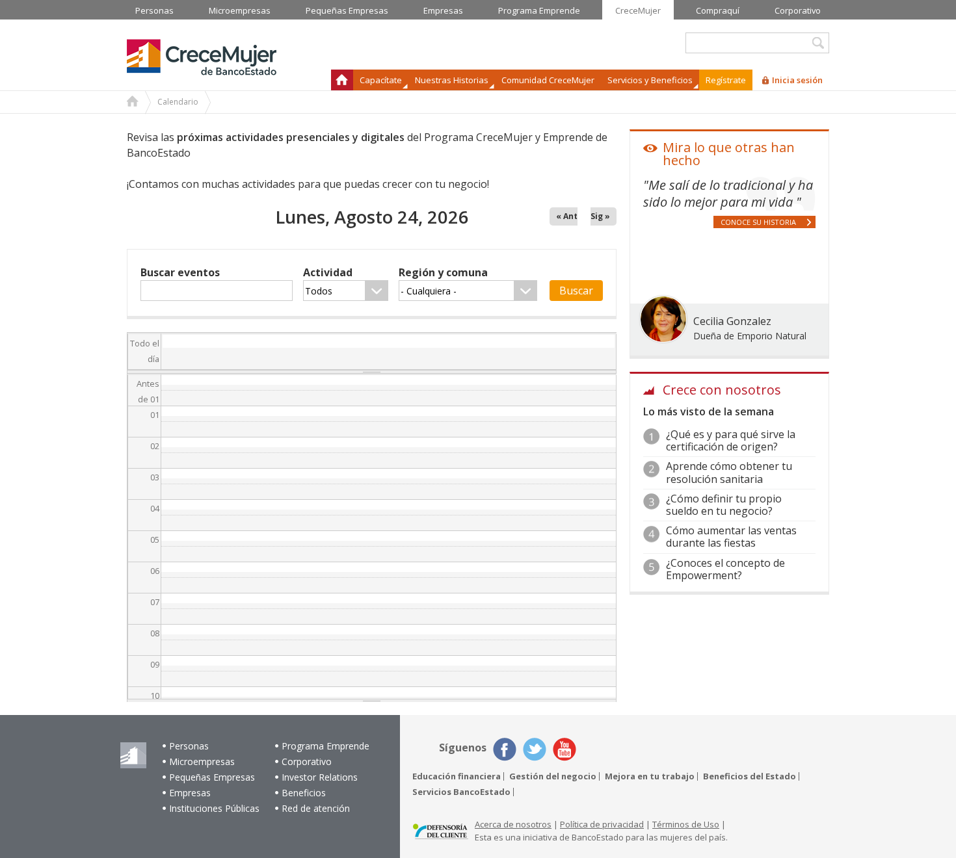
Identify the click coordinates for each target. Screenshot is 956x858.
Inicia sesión (797, 80)
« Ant (567, 216)
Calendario (177, 101)
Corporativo (307, 761)
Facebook (504, 749)
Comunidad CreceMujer (547, 80)
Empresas (190, 792)
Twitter (534, 749)
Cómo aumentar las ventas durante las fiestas (731, 536)
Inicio (342, 80)
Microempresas (202, 761)
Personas (189, 746)
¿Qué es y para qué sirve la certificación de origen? (730, 440)
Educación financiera (456, 776)
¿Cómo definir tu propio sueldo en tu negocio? (724, 504)
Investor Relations (320, 777)
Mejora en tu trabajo (650, 776)
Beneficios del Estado (749, 776)
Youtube (564, 749)
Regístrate (726, 80)
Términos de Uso (685, 824)
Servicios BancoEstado (461, 792)
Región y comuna (443, 272)
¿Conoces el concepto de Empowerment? (725, 569)
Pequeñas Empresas (212, 777)
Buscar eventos (180, 272)
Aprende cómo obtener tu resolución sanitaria (729, 472)
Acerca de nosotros (513, 824)
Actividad (327, 272)
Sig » (600, 216)
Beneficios (304, 792)
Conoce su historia (758, 222)
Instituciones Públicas (214, 808)
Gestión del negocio (552, 776)
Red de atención (316, 808)
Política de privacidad (602, 824)
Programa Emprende (325, 746)
